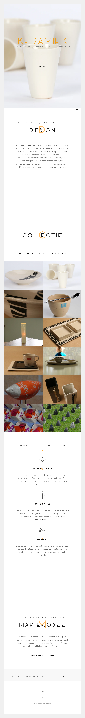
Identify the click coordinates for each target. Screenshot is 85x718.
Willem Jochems (46, 703)
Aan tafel (31, 253)
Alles (21, 253)
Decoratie (43, 253)
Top (42, 691)
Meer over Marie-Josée (42, 655)
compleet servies (42, 520)
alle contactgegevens (64, 676)
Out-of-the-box (58, 253)
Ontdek (42, 67)
